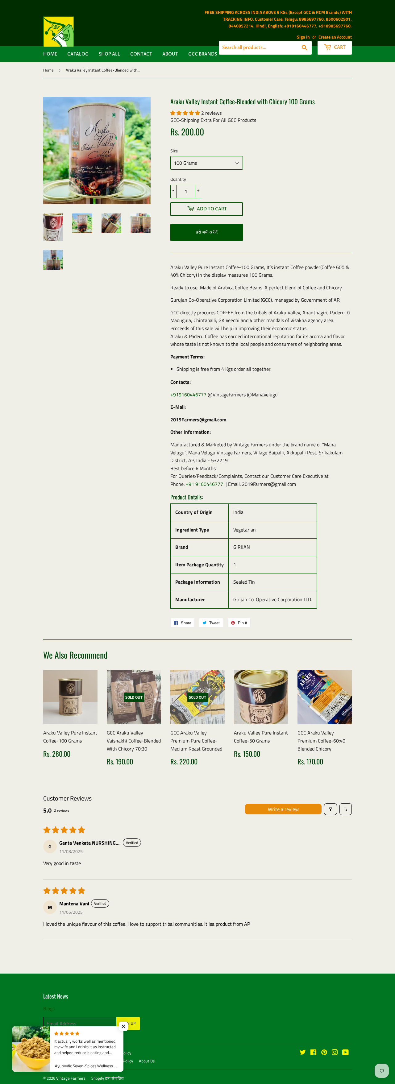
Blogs (49, 1008)
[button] (185, 113)
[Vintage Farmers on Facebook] (313, 1053)
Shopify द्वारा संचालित (107, 1078)
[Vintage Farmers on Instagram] (335, 1053)
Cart (339, 47)
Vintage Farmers (70, 1078)
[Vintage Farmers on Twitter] (303, 1053)
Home (50, 54)
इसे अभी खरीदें (207, 232)
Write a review (283, 809)
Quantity (178, 179)
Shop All (109, 54)
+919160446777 (188, 394)
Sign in (303, 37)
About (170, 54)
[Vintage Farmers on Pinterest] (324, 1053)
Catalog (78, 54)
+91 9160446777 (204, 484)
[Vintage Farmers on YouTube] (345, 1053)
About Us (147, 1061)
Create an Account (335, 37)
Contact (141, 54)
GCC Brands (202, 54)
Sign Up (128, 1023)
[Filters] (330, 809)
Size (174, 150)
